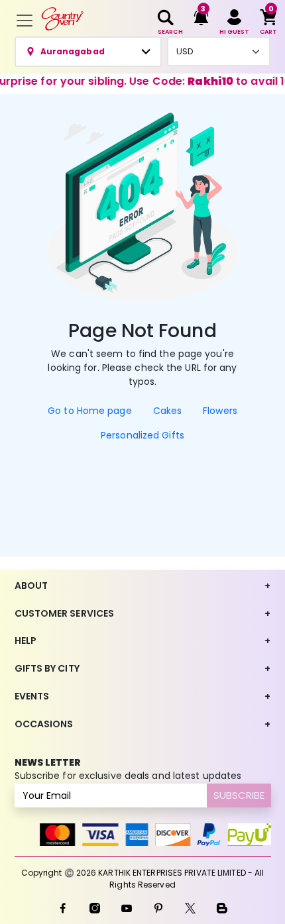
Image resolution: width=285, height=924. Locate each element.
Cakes (167, 410)
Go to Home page (90, 410)
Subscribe (238, 795)
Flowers (220, 410)
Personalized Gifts (142, 435)
